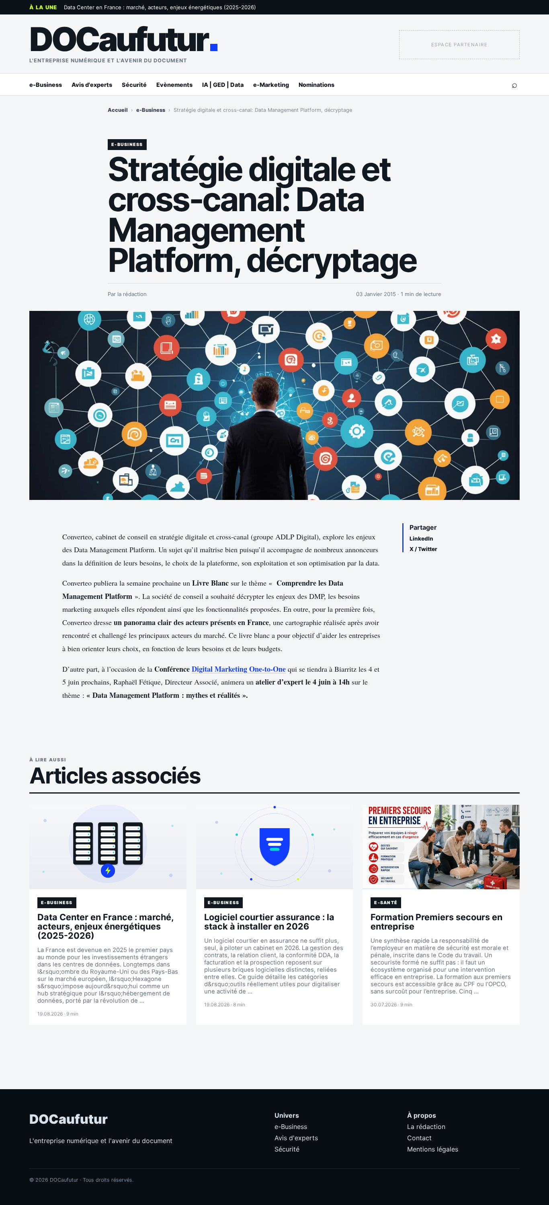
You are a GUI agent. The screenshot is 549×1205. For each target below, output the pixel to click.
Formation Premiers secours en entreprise (436, 922)
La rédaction (426, 1127)
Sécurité (134, 84)
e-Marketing (271, 84)
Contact (419, 1138)
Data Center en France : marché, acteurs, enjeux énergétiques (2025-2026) (160, 7)
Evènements (174, 84)
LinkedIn (421, 538)
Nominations (316, 84)
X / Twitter (423, 549)
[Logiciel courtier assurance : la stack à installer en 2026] (274, 847)
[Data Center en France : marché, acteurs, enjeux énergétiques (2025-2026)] (107, 847)
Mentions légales (432, 1149)
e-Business (45, 84)
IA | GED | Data (223, 84)
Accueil (118, 110)
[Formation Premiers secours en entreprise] (441, 847)
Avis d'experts (92, 84)
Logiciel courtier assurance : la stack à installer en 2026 (269, 922)
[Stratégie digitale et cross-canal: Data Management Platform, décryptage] (274, 405)
